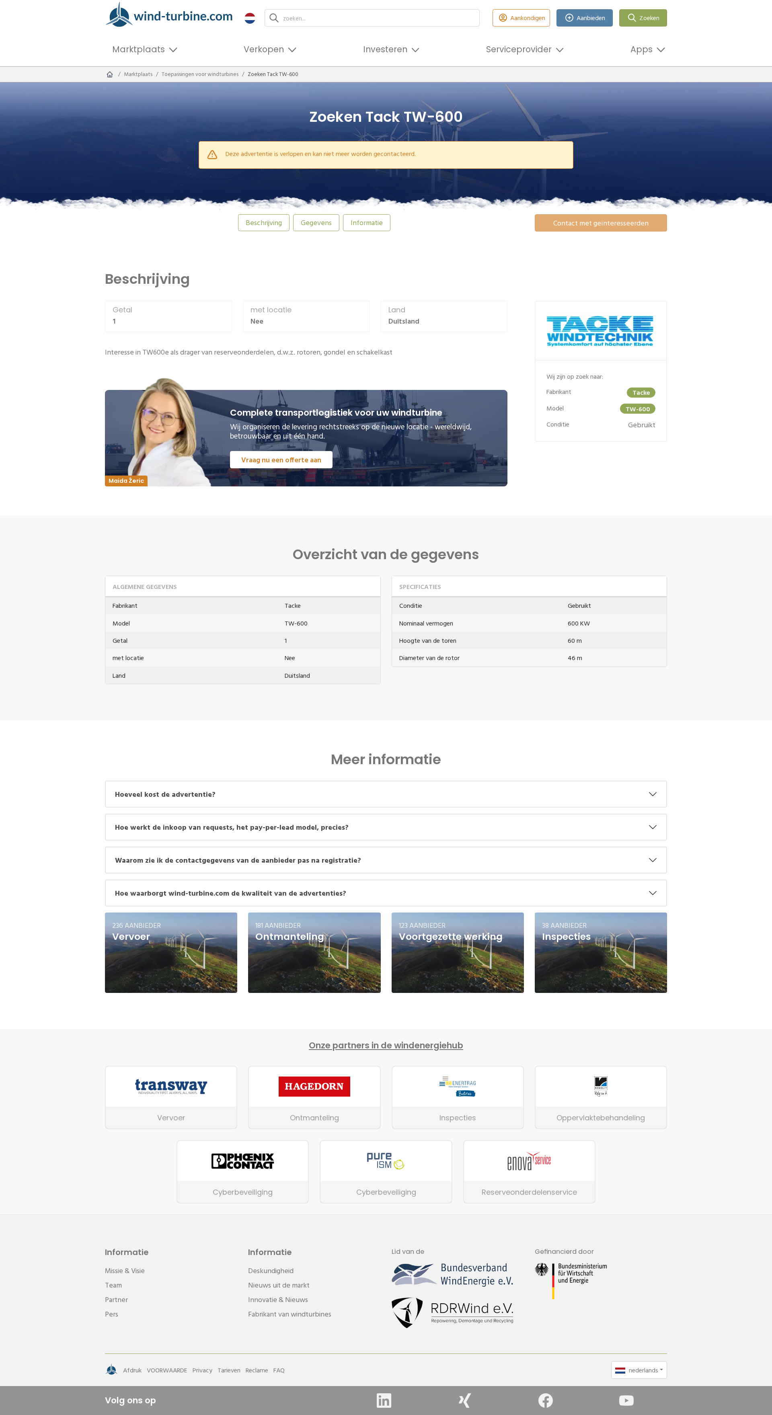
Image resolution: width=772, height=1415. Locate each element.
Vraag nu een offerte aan (281, 459)
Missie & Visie (125, 1270)
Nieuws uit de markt (279, 1285)
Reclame (257, 1370)
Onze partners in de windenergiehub (386, 1046)
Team (113, 1285)
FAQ (279, 1370)
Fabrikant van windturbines (289, 1314)
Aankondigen (527, 18)
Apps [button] (641, 49)
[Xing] (465, 1400)
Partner (116, 1299)
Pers (111, 1314)
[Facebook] (545, 1400)
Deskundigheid (271, 1270)
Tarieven (229, 1370)
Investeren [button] (385, 49)
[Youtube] (626, 1400)
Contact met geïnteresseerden (601, 223)
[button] (249, 18)
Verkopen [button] (264, 49)
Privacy (202, 1370)
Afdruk (132, 1370)
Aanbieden (591, 18)
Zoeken (649, 18)
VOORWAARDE (167, 1370)
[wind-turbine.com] (110, 74)
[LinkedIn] (384, 1400)
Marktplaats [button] (138, 49)
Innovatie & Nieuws (278, 1299)
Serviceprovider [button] (519, 49)
